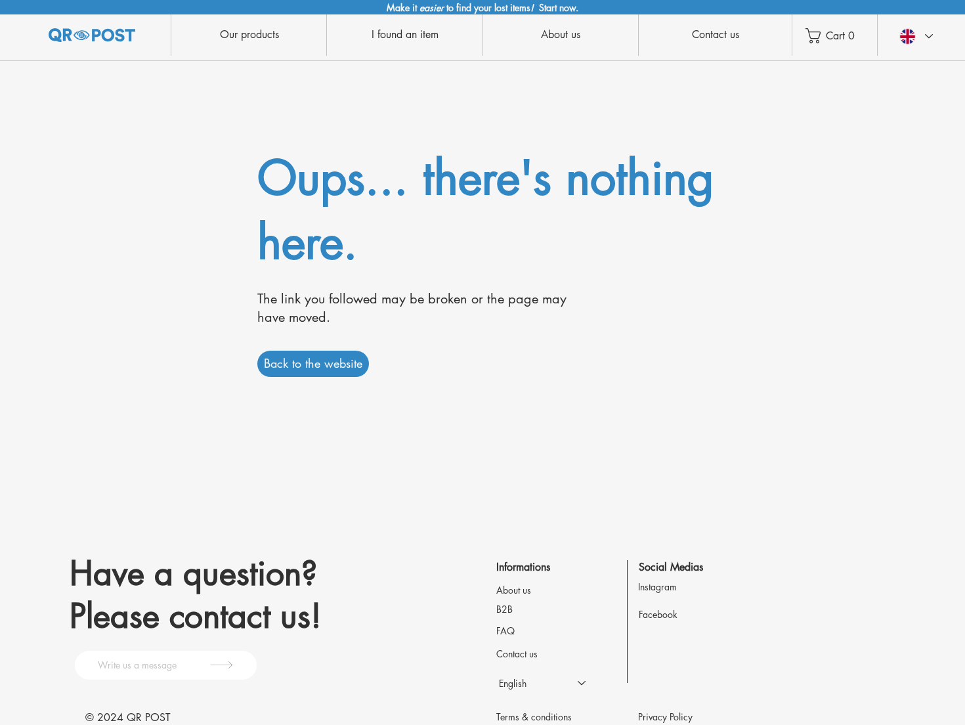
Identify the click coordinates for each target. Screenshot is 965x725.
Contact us (517, 654)
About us (513, 590)
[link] (838, 35)
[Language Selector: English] (915, 36)
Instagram (657, 587)
